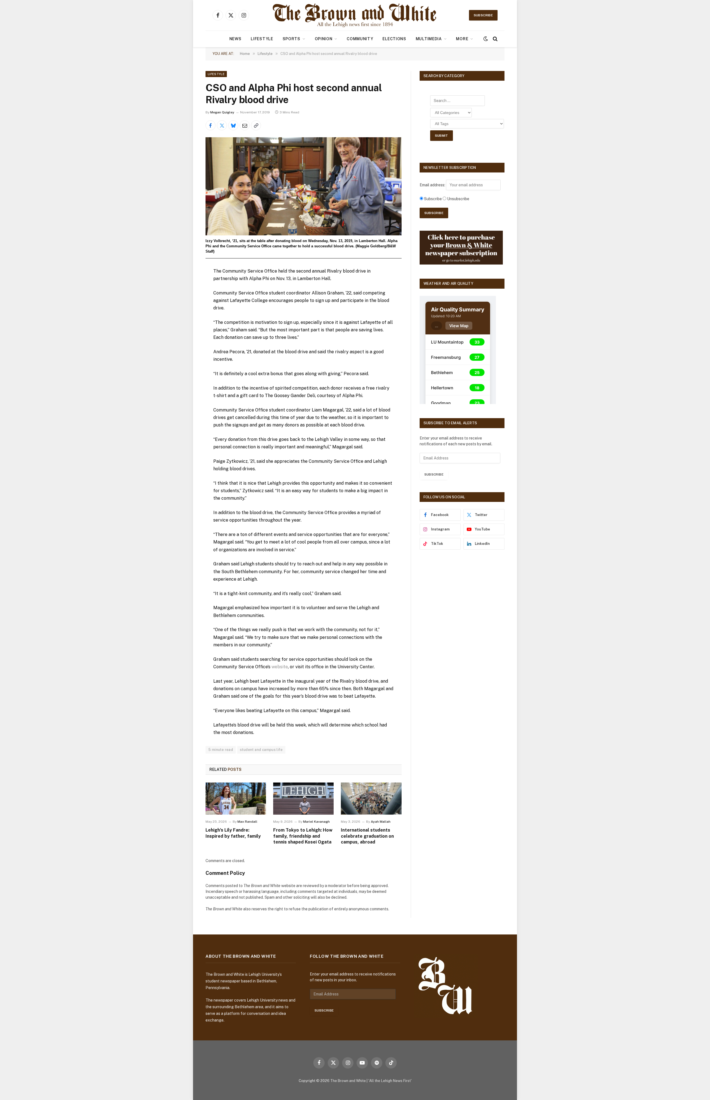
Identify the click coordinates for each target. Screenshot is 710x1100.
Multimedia (429, 39)
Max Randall (247, 822)
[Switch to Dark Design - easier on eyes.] (485, 38)
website (280, 666)
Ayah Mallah (380, 822)
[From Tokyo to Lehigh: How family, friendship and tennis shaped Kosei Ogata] (303, 799)
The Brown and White (348, 1081)
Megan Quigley (222, 112)
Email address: (433, 185)
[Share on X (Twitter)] (222, 125)
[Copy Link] (256, 125)
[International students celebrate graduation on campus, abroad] (371, 799)
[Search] (495, 39)
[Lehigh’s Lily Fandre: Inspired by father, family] (236, 799)
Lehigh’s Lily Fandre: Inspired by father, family (233, 833)
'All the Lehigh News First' (390, 1081)
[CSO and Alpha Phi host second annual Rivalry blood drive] (304, 186)
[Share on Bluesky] (233, 125)
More (462, 39)
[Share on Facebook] (210, 125)
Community (360, 39)
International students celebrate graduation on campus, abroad (367, 836)
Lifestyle (262, 39)
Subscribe (483, 15)
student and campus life (261, 750)
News (235, 39)
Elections (394, 39)
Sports (291, 39)
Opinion (324, 39)
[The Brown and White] (355, 15)
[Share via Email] (245, 125)
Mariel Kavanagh (316, 822)
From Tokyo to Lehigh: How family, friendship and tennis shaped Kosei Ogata (303, 836)
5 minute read (220, 750)
